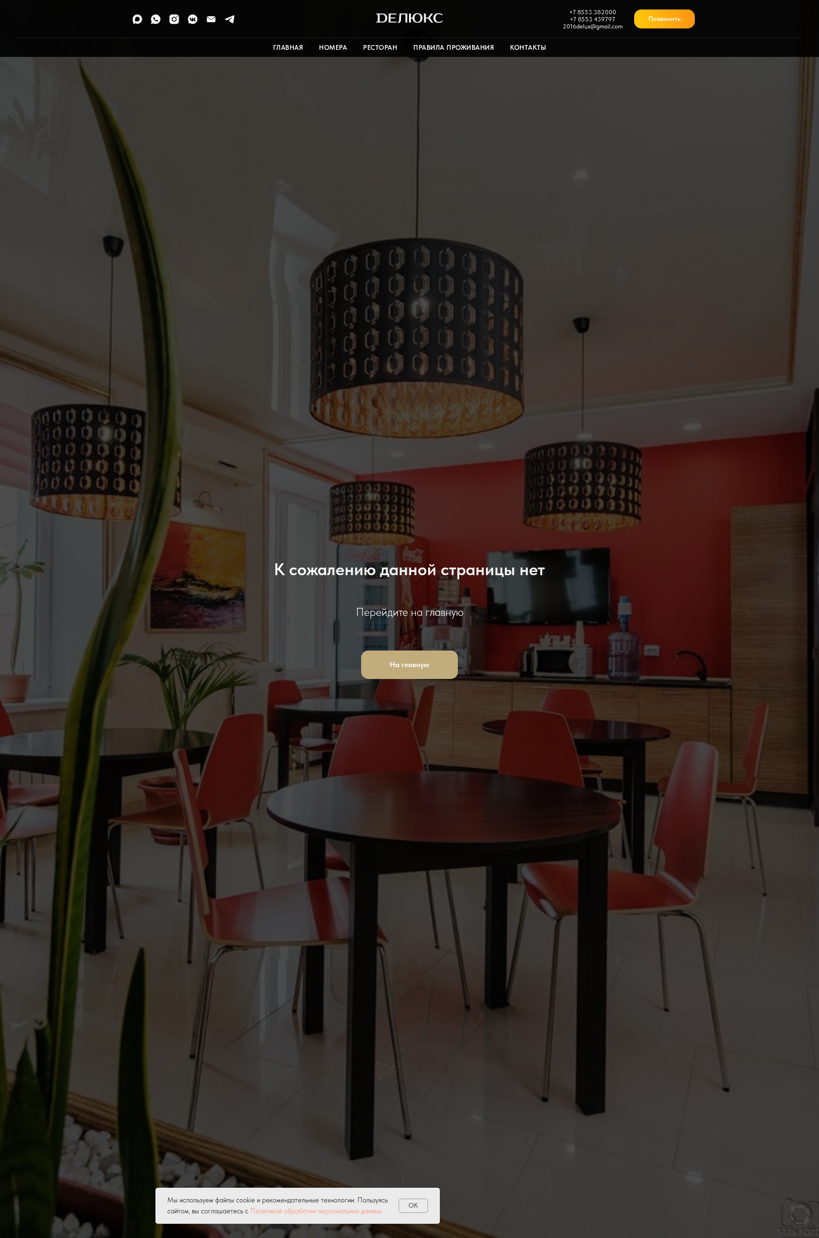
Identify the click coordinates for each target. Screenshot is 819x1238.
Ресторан (380, 47)
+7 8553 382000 (592, 12)
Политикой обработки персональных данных (316, 1211)
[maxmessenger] (137, 22)
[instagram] (174, 22)
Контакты (528, 47)
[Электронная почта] (211, 22)
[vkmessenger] (193, 22)
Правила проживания (453, 47)
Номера (333, 47)
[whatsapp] (156, 22)
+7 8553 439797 (592, 19)
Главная (288, 47)
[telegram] (230, 22)
